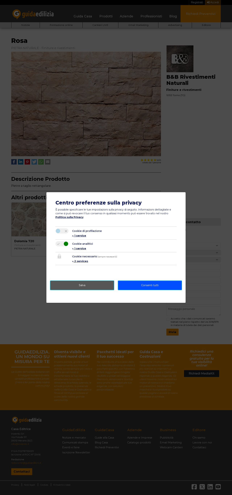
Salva (82, 285)
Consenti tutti (150, 285)
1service (79, 235)
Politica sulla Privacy (69, 217)
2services (80, 261)
